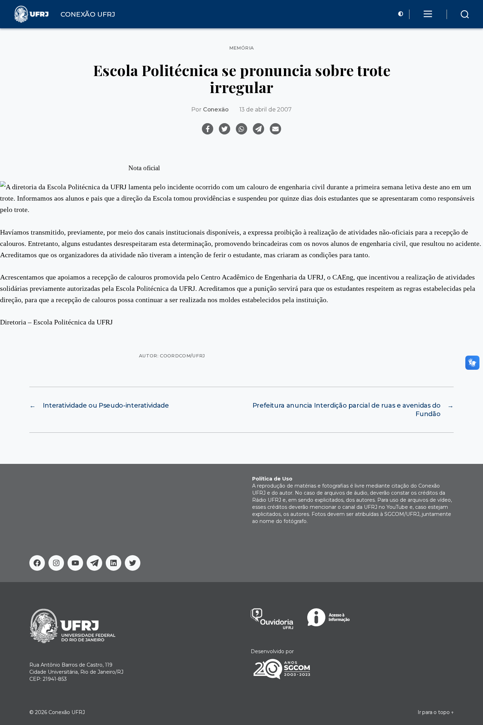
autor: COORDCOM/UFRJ (172, 355)
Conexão (216, 109)
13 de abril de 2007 (265, 109)
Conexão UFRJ (66, 712)
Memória (241, 48)
